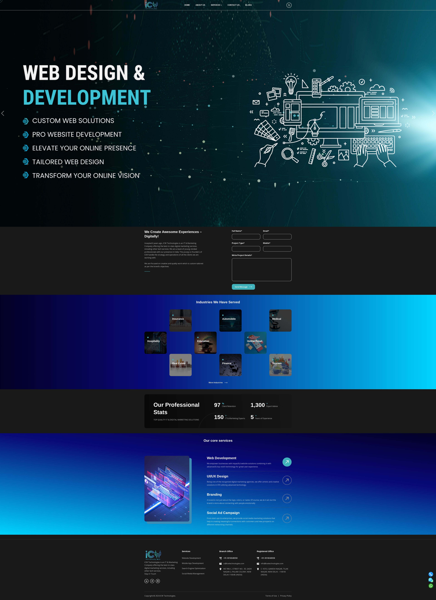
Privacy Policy (286, 596)
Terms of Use (271, 596)
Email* (266, 231)
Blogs (248, 5)
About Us (200, 5)
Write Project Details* (242, 255)
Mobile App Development (193, 563)
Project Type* (238, 243)
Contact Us (234, 5)
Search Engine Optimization (194, 568)
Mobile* (266, 243)
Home (187, 5)
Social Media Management (193, 573)
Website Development (191, 558)
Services (215, 5)
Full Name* (237, 231)
